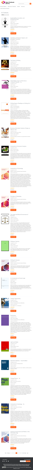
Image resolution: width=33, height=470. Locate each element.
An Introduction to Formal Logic (17, 278)
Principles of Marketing (15, 196)
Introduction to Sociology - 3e (17, 404)
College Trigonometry (15, 298)
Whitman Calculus (14, 241)
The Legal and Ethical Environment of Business (19, 215)
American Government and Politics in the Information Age (20, 432)
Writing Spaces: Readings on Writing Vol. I (20, 103)
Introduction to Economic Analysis (18, 146)
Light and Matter (14, 342)
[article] (16, 26)
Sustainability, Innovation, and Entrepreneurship (17, 18)
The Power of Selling (15, 60)
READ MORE (13, 33)
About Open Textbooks (12, 6)
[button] (5, 15)
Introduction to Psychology (16, 168)
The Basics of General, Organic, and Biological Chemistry (18, 38)
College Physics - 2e (15, 378)
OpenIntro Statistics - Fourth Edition (18, 360)
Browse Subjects (3, 6)
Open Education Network (4, 8)
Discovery (23, 6)
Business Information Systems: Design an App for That (20, 128)
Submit (18, 6)
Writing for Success (15, 260)
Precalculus (13, 315)
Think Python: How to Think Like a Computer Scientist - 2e (18, 81)
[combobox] (24, 3)
